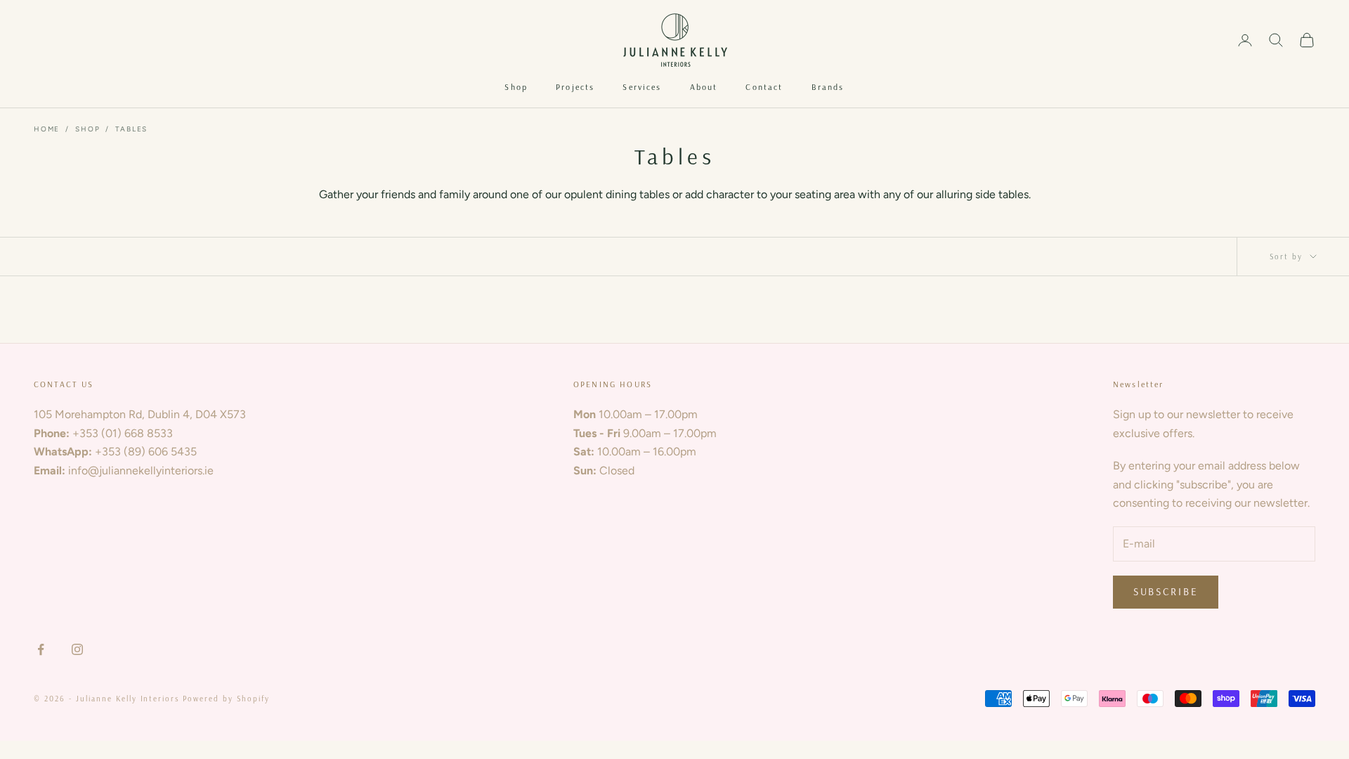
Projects (575, 87)
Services (642, 87)
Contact (764, 87)
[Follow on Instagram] (77, 649)
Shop (516, 87)
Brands (828, 87)
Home (47, 129)
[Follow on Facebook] (41, 649)
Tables (131, 129)
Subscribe (1165, 591)
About (704, 87)
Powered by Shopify (226, 698)
